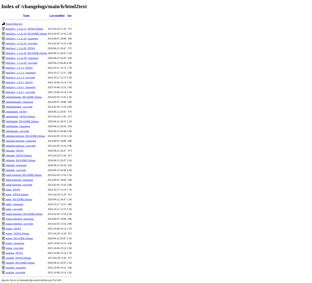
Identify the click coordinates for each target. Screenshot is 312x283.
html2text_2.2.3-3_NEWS (19, 67)
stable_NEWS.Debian (17, 194)
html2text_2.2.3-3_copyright (20, 77)
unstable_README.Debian (20, 262)
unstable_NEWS (14, 253)
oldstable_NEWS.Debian (19, 155)
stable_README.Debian (19, 199)
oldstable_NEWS (15, 150)
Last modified (57, 15)
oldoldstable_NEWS (16, 111)
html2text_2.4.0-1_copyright (20, 92)
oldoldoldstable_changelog (19, 102)
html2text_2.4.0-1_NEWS (19, 82)
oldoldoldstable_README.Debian (24, 97)
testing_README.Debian (19, 238)
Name (26, 15)
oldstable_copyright (16, 170)
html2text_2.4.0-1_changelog (21, 87)
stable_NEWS (13, 189)
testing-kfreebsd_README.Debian (24, 214)
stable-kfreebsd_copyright (19, 184)
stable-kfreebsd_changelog (19, 180)
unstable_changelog (16, 267)
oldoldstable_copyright (17, 131)
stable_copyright (14, 209)
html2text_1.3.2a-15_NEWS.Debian (24, 28)
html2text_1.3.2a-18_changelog (22, 38)
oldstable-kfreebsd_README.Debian (25, 136)
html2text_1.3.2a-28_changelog (22, 58)
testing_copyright (14, 248)
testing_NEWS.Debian (17, 233)
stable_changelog (14, 204)
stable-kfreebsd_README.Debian (24, 175)
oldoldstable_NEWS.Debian (20, 116)
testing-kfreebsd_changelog (20, 219)
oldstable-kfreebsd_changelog (21, 141)
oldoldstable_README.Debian (22, 121)
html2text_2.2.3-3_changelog (21, 72)
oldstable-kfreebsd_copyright (20, 145)
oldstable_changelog (16, 165)
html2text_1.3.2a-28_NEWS (20, 48)
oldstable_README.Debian (20, 160)
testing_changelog (15, 243)
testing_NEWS (13, 228)
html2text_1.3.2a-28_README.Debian (26, 53)
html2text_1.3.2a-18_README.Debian (26, 33)
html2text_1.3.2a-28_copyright (21, 63)
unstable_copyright (15, 272)
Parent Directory (14, 24)
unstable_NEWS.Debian (18, 258)
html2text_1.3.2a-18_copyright (21, 43)
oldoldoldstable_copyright (19, 106)
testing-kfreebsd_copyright (19, 223)
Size (69, 15)
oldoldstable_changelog (18, 126)
